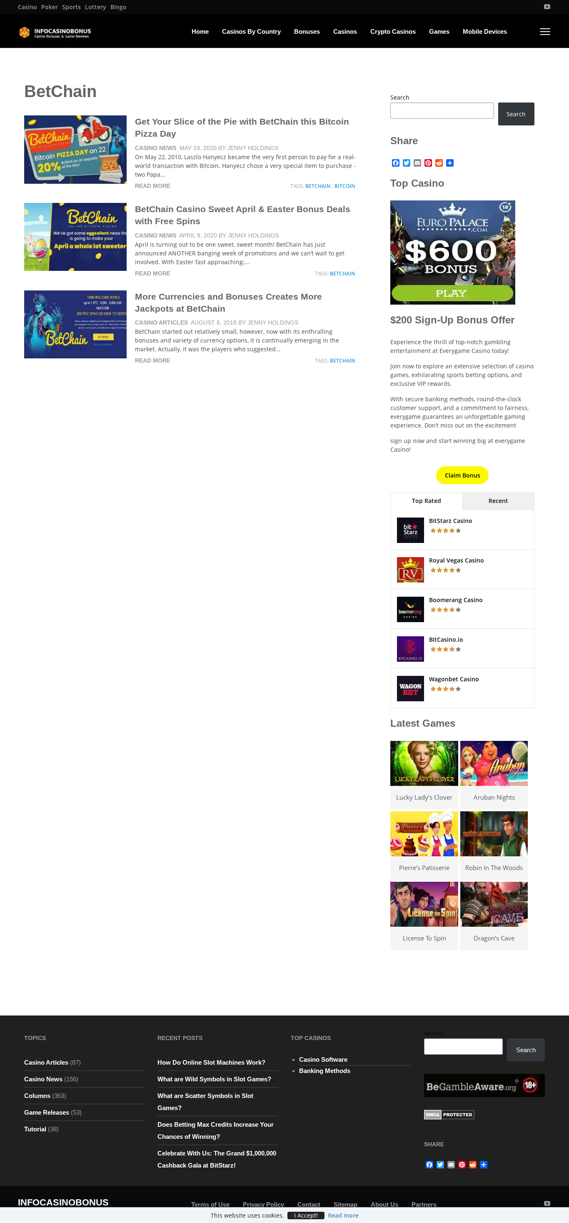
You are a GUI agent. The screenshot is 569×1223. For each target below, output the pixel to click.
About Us (384, 1204)
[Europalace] (452, 252)
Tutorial (35, 1129)
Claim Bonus (462, 475)
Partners (424, 1204)
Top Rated (426, 501)
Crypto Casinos (393, 31)
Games (439, 31)
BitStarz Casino (450, 521)
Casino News (155, 148)
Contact (308, 1204)
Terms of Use (210, 1204)
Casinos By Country (251, 31)
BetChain (317, 186)
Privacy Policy (263, 1204)
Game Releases (46, 1112)
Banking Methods (324, 1070)
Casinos (345, 31)
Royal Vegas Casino (456, 560)
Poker (49, 7)
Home (200, 31)
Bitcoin (344, 186)
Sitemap (345, 1204)
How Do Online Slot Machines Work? (211, 1062)
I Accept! (306, 1215)
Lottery (95, 7)
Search (399, 97)
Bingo (118, 7)
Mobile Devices (485, 31)
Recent (498, 501)
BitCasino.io (446, 639)
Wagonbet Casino (454, 679)
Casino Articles (161, 322)
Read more (152, 186)
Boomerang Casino (456, 600)
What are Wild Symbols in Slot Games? (214, 1079)
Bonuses (307, 31)
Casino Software (323, 1059)
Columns (37, 1095)
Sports (71, 7)
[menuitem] (27, 7)
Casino (27, 7)
